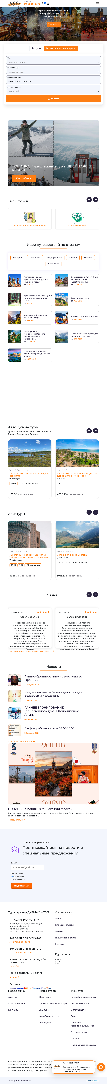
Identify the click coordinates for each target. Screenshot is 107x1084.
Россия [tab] (73, 257)
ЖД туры (44, 1010)
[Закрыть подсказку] (93, 1062)
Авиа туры (45, 1022)
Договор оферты (80, 1032)
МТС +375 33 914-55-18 (21, 952)
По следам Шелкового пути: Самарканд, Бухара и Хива (37, 353)
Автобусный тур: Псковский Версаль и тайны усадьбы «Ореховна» (35, 335)
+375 (31, 4)
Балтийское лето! (80, 298)
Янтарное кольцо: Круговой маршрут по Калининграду (36, 279)
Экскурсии (45, 997)
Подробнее (53, 21)
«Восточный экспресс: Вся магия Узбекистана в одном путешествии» (29, 556)
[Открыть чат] (101, 1067)
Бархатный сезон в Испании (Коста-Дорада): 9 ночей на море (77, 474)
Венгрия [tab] (18, 257)
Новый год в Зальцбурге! (84, 316)
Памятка (75, 1038)
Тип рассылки (17, 873)
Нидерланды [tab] (54, 257)
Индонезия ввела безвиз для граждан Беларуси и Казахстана (53, 693)
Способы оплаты (64, 925)
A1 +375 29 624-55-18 (20, 942)
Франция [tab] (35, 257)
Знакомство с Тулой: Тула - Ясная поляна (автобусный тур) (84, 279)
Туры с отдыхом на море (53, 1003)
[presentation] (4, 19)
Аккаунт (12, 997)
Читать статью (15, 820)
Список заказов (16, 1003)
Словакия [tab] (53, 263)
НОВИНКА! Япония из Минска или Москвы (40, 809)
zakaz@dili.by (16, 966)
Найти (54, 98)
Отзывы (59, 931)
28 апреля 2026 (32, 733)
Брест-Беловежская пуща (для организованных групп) (38, 298)
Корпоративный (76, 225)
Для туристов (19, 880)
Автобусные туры (49, 1016)
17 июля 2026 (30, 700)
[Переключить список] (98, 62)
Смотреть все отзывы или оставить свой (30, 651)
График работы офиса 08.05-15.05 (49, 728)
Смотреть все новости (20, 741)
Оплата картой (79, 1010)
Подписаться (21, 885)
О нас (58, 918)
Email (14, 863)
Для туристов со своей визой (28, 225)
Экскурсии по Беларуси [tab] (62, 48)
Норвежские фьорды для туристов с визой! (85, 334)
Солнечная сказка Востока (72, 555)
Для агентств (18, 877)
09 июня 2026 (31, 719)
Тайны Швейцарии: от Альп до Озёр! (36, 316)
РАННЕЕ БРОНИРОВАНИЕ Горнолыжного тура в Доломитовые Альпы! (51, 711)
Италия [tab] (88, 257)
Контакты (60, 944)
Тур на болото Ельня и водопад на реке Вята (29, 474)
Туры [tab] (38, 48)
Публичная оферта (65, 938)
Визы (74, 1016)
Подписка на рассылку (83, 1045)
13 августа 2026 (31, 684)
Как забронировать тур (84, 997)
